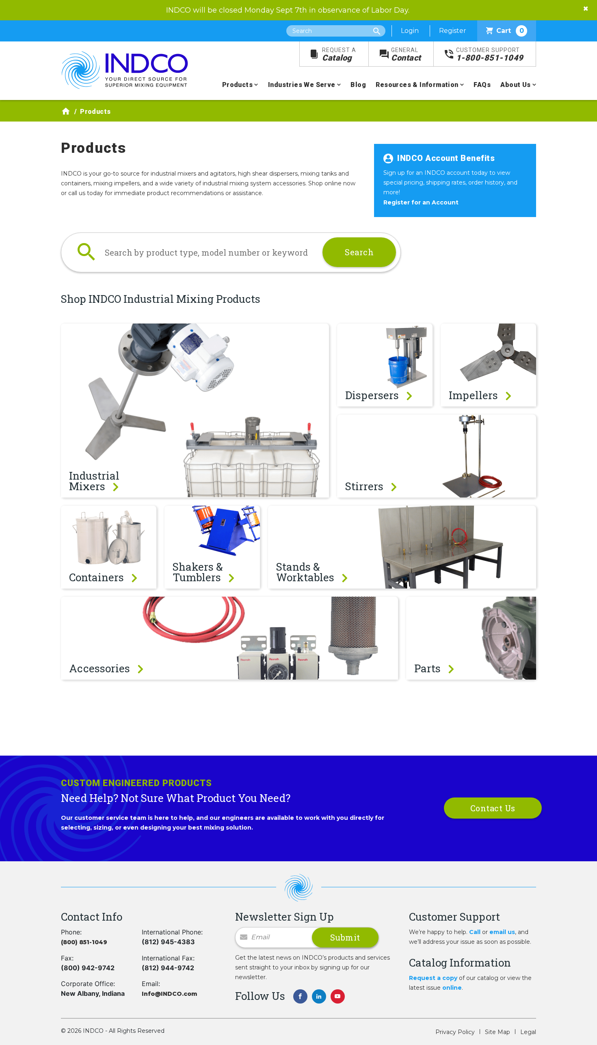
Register (452, 31)
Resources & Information (417, 85)
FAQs (482, 85)
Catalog (339, 55)
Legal (528, 1032)
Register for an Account (421, 202)
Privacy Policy (455, 1032)
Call (474, 932)
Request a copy (433, 978)
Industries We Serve (301, 85)
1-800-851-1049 (489, 55)
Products (237, 85)
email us (502, 932)
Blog (358, 85)
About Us (515, 85)
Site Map (497, 1032)
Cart (510, 31)
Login (410, 31)
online (452, 987)
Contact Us (492, 808)
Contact (406, 55)
